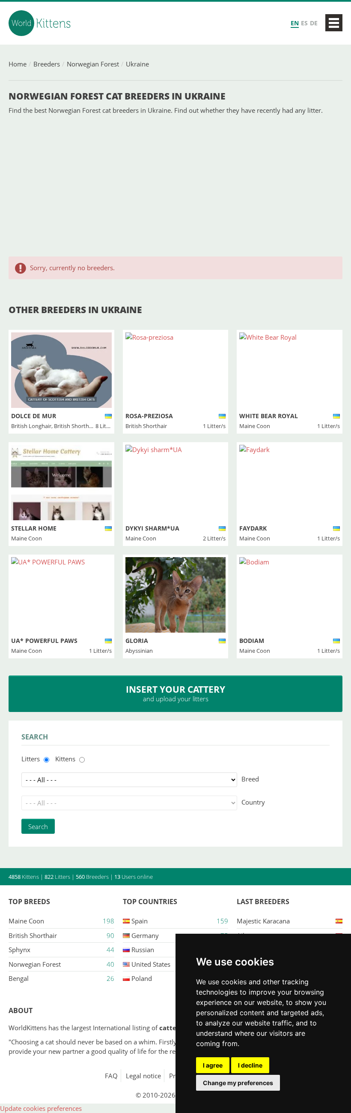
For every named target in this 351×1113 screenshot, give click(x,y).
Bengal (19, 978)
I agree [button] (213, 1065)
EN (295, 23)
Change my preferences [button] (238, 1082)
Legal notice (143, 1075)
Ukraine (137, 64)
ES (304, 23)
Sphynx (19, 949)
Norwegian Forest (93, 64)
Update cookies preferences (41, 1108)
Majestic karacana (263, 921)
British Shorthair (74, 426)
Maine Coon (254, 426)
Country (253, 802)
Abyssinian (139, 651)
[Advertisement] (175, 186)
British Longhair (31, 426)
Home (18, 64)
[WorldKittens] (41, 23)
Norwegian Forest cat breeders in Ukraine (117, 96)
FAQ (111, 1075)
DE (314, 23)
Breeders (46, 64)
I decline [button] (250, 1065)
